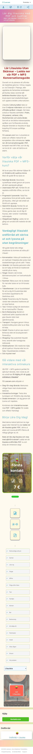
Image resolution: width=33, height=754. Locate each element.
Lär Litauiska (16, 693)
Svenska (26, 2)
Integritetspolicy (6, 751)
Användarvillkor (16, 751)
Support (24, 751)
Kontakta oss (15, 719)
